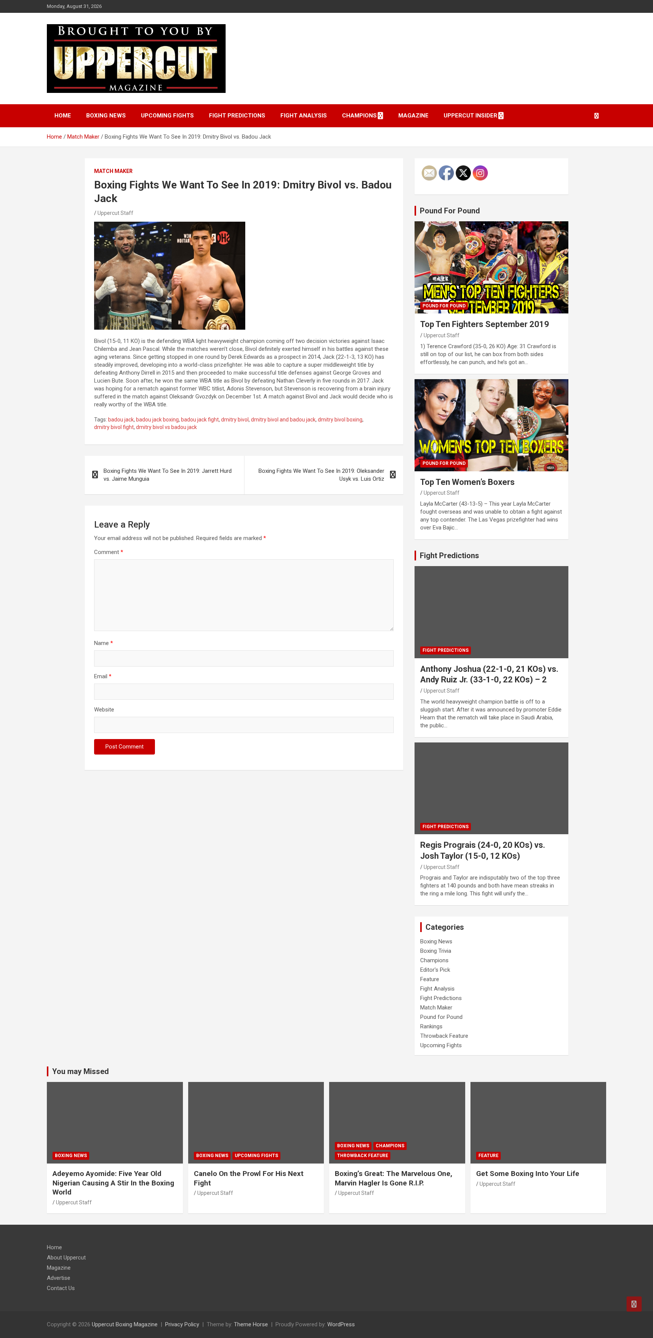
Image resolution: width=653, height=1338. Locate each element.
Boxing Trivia (435, 951)
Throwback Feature (444, 1035)
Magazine (413, 115)
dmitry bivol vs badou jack (166, 427)
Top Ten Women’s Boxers (467, 482)
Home (62, 115)
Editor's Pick (435, 969)
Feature (429, 979)
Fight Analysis (303, 115)
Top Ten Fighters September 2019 (484, 324)
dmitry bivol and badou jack (283, 420)
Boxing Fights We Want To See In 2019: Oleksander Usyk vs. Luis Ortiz (321, 475)
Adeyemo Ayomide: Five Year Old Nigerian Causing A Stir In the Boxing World (113, 1182)
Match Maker (113, 171)
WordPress (341, 1324)
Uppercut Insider (470, 115)
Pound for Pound (444, 306)
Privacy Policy (182, 1324)
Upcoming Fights (167, 115)
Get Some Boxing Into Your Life (527, 1173)
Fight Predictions (237, 115)
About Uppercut (66, 1257)
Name (103, 643)
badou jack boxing (157, 420)
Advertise (58, 1278)
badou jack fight (200, 420)
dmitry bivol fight (114, 427)
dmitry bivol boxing (340, 420)
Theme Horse (251, 1324)
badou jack (121, 420)
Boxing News (106, 115)
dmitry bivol (235, 420)
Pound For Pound (450, 210)
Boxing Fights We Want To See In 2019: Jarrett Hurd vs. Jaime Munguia (168, 475)
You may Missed (80, 1071)
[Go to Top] (634, 1304)
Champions (359, 115)
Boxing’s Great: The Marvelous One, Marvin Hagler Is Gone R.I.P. (393, 1178)
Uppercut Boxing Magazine (125, 1324)
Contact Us (61, 1288)
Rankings (431, 1026)
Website (104, 709)
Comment (108, 552)
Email (102, 676)
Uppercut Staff (115, 213)
